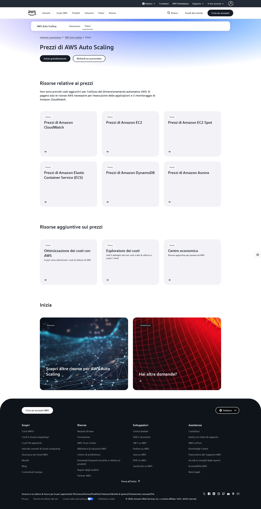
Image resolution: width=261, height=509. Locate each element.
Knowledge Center (198, 448)
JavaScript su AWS (142, 466)
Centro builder (140, 431)
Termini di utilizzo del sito (45, 499)
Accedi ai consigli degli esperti (204, 460)
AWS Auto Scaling (73, 37)
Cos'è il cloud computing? (35, 437)
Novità (25, 460)
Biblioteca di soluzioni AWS (91, 448)
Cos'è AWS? (28, 431)
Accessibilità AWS (197, 466)
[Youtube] (228, 494)
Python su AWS (141, 448)
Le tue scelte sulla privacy (75, 499)
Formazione (83, 437)
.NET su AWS (140, 442)
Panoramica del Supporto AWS (204, 454)
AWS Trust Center (86, 442)
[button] (62, 13)
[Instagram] (219, 494)
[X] (204, 494)
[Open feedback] (257, 254)
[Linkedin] (214, 494)
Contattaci (194, 431)
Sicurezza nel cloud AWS (35, 454)
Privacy (25, 499)
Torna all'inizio (129, 481)
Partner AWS (84, 475)
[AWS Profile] (230, 3)
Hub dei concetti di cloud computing (41, 448)
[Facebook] (209, 494)
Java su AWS (139, 454)
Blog (24, 466)
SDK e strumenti (141, 437)
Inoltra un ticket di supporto (203, 437)
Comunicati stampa (32, 471)
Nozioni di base (85, 431)
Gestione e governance (50, 37)
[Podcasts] (233, 494)
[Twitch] (223, 494)
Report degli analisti (88, 469)
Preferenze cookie (106, 499)
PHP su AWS (139, 460)
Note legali (194, 471)
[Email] (238, 494)
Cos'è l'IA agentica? (32, 442)
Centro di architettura (88, 454)
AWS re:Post (195, 442)
